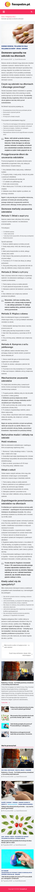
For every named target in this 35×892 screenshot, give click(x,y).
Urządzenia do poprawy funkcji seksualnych (16, 872)
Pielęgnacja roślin (7, 838)
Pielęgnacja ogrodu (21, 836)
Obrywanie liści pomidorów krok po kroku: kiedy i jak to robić (22, 716)
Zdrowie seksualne (7, 874)
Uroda (18, 48)
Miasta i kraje (20, 770)
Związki (17, 874)
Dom (2, 836)
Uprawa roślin (20, 838)
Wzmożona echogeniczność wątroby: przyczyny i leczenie (21, 733)
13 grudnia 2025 (8, 845)
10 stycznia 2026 (8, 776)
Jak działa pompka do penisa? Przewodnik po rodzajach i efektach (21, 725)
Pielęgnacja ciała (21, 46)
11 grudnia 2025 (7, 881)
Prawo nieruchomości (25, 804)
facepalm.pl (23, 889)
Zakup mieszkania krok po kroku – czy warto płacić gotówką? (22, 708)
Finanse (15, 802)
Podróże (28, 770)
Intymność (4, 870)
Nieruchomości (13, 804)
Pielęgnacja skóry (8, 48)
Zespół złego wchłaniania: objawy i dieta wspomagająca (20, 654)
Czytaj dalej (4, 702)
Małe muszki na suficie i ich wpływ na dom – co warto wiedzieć (16, 646)
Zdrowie (25, 48)
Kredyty (4, 804)
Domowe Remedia (7, 46)
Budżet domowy (6, 802)
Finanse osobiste (24, 802)
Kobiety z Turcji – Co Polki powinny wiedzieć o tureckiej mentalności (17, 683)
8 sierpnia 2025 (7, 59)
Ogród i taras (9, 836)
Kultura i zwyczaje (7, 770)
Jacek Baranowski (20, 59)
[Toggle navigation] (3, 11)
